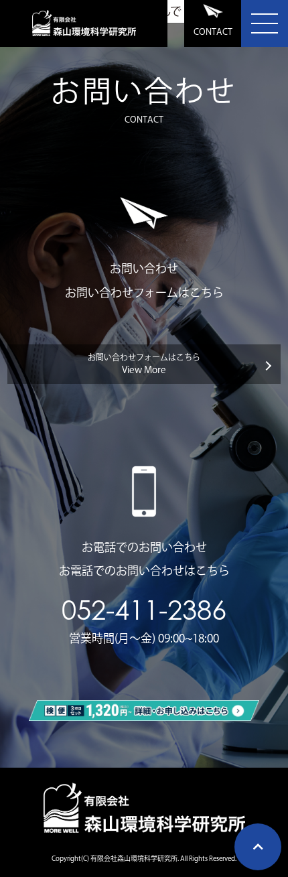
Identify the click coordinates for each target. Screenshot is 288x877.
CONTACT (213, 31)
